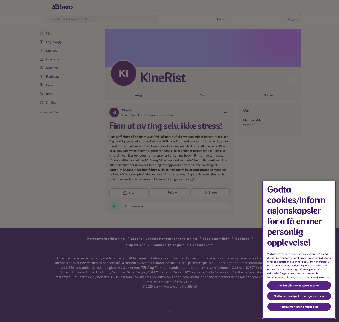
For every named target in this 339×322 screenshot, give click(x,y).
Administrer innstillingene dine (299, 306)
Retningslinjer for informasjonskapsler (308, 277)
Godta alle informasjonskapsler (299, 285)
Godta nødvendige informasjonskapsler (299, 296)
